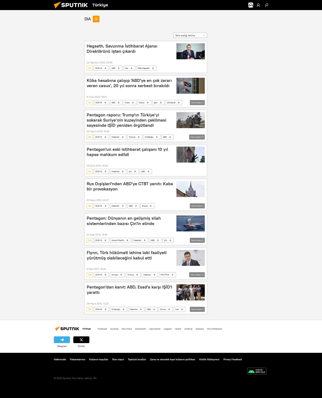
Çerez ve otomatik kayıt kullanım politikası (172, 359)
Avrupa (115, 274)
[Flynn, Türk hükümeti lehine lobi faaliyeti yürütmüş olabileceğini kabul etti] (190, 258)
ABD (113, 68)
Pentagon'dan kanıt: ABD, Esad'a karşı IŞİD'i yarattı (129, 289)
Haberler (115, 137)
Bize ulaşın (118, 359)
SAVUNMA (154, 328)
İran (126, 68)
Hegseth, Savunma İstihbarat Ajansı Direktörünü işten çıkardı (122, 48)
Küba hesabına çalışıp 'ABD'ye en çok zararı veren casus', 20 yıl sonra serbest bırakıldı (129, 83)
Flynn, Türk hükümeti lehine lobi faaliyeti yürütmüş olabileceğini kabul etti (127, 255)
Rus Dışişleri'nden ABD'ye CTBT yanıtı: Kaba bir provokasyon (130, 186)
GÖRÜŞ (188, 328)
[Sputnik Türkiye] (72, 9)
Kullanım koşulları (98, 359)
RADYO (200, 328)
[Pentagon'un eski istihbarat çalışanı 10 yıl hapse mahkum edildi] (190, 155)
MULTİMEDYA (214, 328)
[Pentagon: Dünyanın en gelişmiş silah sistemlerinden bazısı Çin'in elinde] (190, 223)
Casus (141, 102)
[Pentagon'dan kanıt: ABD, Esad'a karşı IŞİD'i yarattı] (190, 292)
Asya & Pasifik (118, 240)
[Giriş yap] (258, 5)
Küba (127, 102)
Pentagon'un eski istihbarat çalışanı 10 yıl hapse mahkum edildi (127, 152)
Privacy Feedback (232, 359)
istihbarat (171, 102)
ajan (155, 102)
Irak (177, 309)
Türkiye (132, 137)
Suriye (163, 309)
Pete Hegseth (144, 68)
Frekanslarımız (77, 359)
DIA (88, 18)
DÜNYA (98, 68)
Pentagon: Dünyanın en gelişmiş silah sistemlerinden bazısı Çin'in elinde (124, 220)
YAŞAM (168, 328)
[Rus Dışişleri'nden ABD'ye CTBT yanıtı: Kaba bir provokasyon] (190, 189)
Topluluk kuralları (137, 359)
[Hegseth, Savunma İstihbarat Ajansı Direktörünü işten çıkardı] (190, 51)
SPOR (178, 328)
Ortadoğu (149, 137)
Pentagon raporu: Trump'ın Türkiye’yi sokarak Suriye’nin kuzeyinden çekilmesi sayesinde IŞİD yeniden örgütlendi (126, 120)
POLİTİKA (164, 274)
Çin (130, 171)
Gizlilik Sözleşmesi (209, 359)
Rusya (144, 206)
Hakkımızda (60, 359)
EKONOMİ (140, 328)
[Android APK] (256, 371)
